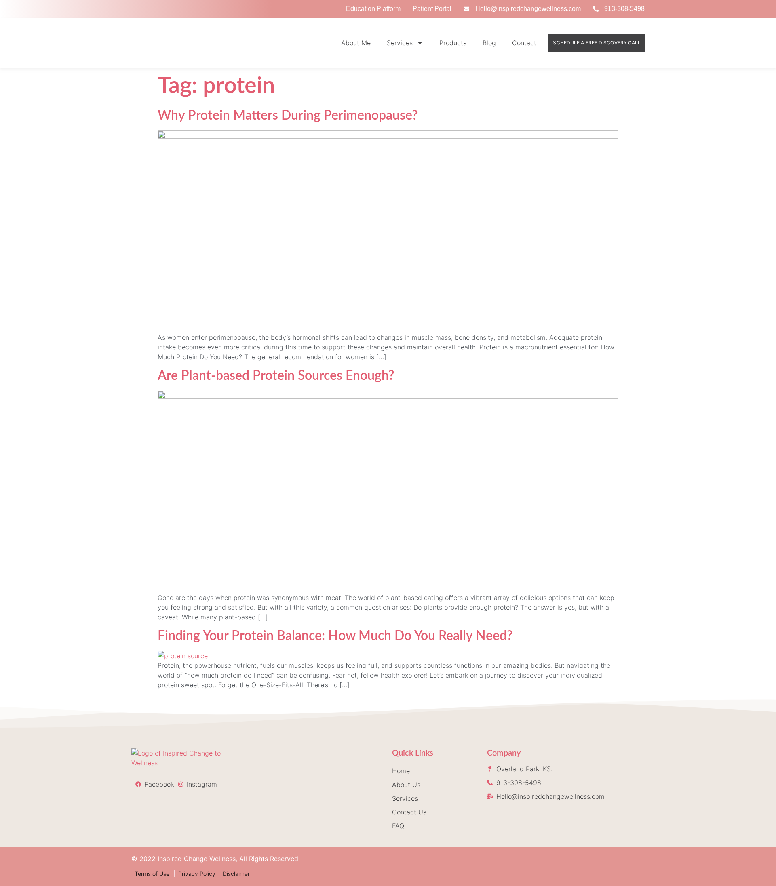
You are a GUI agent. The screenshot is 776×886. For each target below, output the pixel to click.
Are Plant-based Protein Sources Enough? (278, 375)
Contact (524, 43)
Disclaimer (236, 873)
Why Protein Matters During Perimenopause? (288, 115)
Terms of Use (153, 873)
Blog (489, 43)
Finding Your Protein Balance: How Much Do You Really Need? (335, 635)
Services (400, 43)
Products (452, 43)
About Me (356, 43)
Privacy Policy (196, 873)
